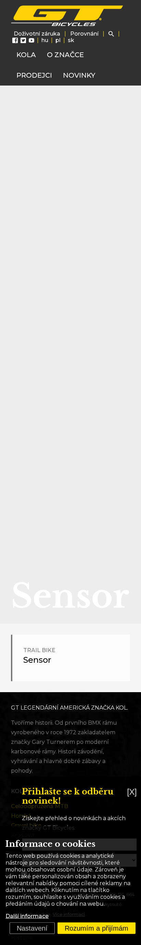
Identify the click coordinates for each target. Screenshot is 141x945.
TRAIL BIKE (39, 650)
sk (71, 40)
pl (58, 40)
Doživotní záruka (37, 33)
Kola (26, 55)
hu (44, 40)
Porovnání (84, 33)
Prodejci (34, 75)
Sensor (37, 660)
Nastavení (32, 928)
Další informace (27, 916)
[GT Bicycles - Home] (67, 15)
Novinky (79, 75)
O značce (65, 55)
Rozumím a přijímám (96, 928)
